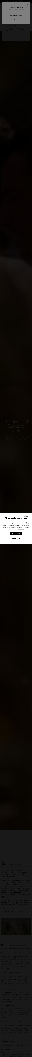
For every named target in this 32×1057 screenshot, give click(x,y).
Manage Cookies (16, 538)
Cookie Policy (21, 529)
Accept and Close (16, 533)
